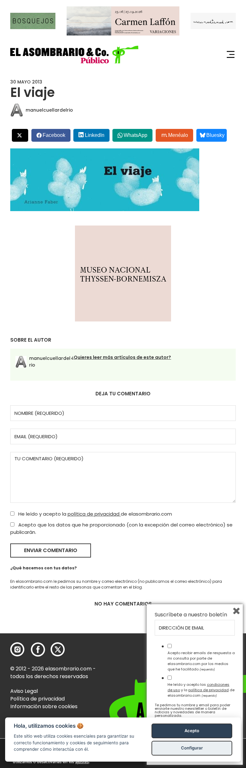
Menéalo (178, 135)
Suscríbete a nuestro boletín (191, 614)
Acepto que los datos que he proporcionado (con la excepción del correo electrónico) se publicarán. (121, 528)
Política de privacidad (37, 698)
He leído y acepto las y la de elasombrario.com (201, 690)
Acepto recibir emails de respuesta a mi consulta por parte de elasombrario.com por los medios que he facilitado (201, 660)
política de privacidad (94, 514)
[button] (74, 54)
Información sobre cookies (44, 706)
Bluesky (215, 135)
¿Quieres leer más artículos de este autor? (121, 357)
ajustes (82, 762)
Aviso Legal (24, 691)
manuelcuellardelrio (49, 110)
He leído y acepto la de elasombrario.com (94, 514)
